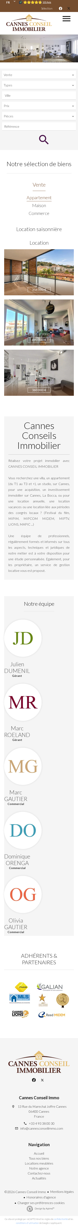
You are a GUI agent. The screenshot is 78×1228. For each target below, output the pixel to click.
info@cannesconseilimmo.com (41, 1128)
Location (39, 243)
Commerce (39, 213)
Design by (44, 1208)
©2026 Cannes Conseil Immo (25, 1192)
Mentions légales (62, 1191)
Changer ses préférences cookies (41, 1203)
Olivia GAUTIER (15, 923)
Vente (39, 184)
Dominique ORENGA (17, 859)
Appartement (39, 197)
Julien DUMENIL (17, 667)
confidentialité (61, 1219)
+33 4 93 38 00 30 (41, 1123)
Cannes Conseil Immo (39, 1097)
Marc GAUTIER (15, 795)
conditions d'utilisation (27, 1223)
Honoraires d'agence (41, 1197)
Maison (39, 205)
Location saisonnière (39, 229)
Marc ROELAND (17, 731)
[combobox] (39, 75)
